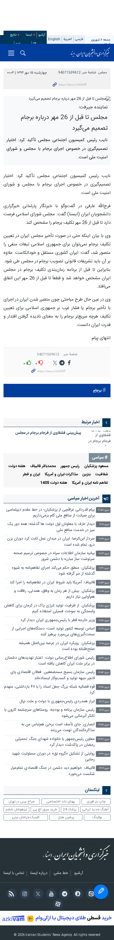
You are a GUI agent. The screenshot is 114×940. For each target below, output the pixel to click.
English (54, 39)
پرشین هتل (66, 817)
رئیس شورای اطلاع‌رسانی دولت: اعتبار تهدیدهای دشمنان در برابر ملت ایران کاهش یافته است (50, 661)
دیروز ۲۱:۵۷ (103, 510)
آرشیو (41, 35)
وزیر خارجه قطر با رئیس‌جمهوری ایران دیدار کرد (57, 620)
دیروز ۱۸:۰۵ (104, 591)
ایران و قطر (31, 474)
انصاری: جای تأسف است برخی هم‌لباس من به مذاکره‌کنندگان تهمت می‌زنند (58, 727)
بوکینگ (97, 817)
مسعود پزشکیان (96, 466)
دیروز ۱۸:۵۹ (103, 583)
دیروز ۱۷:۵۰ (104, 620)
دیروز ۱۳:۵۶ (103, 725)
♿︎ (101, 891)
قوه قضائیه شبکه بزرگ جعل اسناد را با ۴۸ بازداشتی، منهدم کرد (49, 690)
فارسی (79, 39)
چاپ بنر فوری (96, 801)
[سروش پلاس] (77, 894)
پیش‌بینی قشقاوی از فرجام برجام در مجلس (48, 433)
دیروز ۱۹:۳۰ (104, 568)
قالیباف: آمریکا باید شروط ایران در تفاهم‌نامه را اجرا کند (52, 583)
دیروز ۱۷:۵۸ (103, 606)
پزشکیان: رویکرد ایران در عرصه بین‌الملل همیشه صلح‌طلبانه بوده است (57, 646)
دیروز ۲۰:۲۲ (104, 539)
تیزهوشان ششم (16, 809)
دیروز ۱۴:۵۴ (103, 672)
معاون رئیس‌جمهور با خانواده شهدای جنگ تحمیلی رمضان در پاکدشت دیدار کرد (55, 742)
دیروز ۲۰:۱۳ (104, 554)
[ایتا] (90, 894)
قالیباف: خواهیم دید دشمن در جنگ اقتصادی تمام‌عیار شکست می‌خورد (53, 771)
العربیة (67, 39)
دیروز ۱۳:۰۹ (104, 768)
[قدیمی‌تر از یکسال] (98, 438)
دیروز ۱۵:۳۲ (103, 658)
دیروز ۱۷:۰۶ (104, 644)
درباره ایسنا (38, 873)
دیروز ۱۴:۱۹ (104, 702)
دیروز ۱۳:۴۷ (103, 739)
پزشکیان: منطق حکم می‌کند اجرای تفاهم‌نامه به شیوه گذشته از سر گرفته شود (53, 571)
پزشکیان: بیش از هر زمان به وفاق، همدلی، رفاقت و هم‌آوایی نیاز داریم (54, 594)
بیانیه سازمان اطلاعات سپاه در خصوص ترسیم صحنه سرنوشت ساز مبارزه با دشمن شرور (54, 556)
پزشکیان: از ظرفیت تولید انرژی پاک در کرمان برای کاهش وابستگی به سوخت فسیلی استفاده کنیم (49, 609)
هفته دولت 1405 (53, 483)
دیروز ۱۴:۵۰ (104, 687)
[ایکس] (37, 894)
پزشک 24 (70, 809)
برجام (97, 391)
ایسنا (90, 52)
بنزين (86, 474)
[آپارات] (57, 904)
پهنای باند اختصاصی (60, 801)
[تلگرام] (64, 894)
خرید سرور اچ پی (45, 809)
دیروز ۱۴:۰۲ (104, 710)
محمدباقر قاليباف (43, 466)
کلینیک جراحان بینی (25, 817)
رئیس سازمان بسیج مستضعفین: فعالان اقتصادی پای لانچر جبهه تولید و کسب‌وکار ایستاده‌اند (53, 675)
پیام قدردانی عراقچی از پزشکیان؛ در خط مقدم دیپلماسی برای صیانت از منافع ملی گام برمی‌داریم (50, 513)
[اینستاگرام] (24, 894)
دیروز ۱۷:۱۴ (104, 629)
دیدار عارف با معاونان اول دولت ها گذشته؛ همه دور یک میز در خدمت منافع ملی (51, 527)
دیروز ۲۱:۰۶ (104, 524)
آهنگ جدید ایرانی (95, 809)
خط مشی (60, 873)
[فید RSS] (10, 894)
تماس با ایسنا (14, 873)
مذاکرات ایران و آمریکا (61, 474)
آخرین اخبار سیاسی (83, 498)
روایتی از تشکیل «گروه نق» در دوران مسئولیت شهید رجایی (53, 757)
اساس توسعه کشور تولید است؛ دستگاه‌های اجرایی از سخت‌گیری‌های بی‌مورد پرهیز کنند (53, 632)
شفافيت (101, 474)
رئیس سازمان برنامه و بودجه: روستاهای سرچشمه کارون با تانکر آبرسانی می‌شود (49, 713)
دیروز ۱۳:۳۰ (104, 754)
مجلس (102, 72)
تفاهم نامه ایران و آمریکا (90, 483)
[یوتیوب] (50, 894)
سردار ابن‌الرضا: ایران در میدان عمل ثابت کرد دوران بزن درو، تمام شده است (51, 542)
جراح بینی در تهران (21, 801)
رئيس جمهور (70, 466)
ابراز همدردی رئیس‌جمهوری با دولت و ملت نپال (57, 701)
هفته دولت (16, 466)
